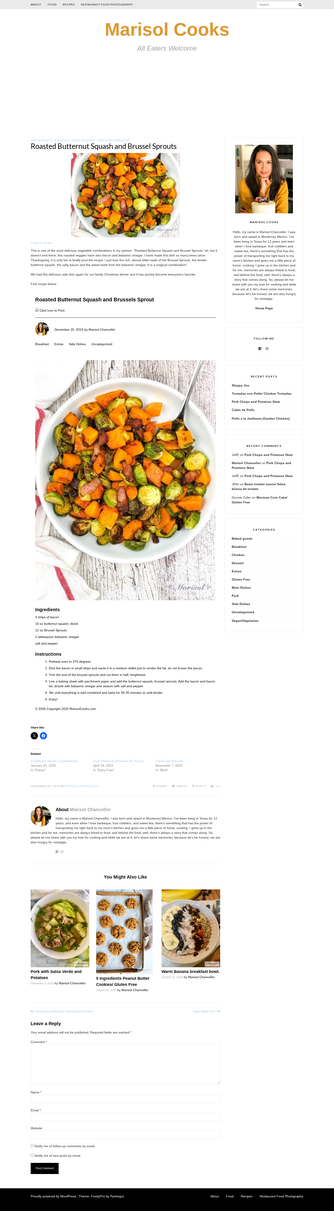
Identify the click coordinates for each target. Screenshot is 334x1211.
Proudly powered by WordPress (53, 1196)
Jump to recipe (41, 242)
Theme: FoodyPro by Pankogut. (102, 1196)
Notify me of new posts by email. (58, 1155)
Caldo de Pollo (243, 410)
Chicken (238, 555)
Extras (62, 140)
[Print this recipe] (37, 310)
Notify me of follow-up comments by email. (65, 1146)
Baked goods (242, 538)
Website (36, 1128)
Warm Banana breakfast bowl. (190, 971)
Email (36, 1110)
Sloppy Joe (240, 385)
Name (36, 1092)
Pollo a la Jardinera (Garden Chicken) (261, 418)
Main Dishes (241, 587)
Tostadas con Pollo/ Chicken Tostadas (262, 393)
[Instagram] (267, 348)
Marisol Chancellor (102, 329)
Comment (39, 1042)
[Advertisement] (167, 103)
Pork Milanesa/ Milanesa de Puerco (118, 761)
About (36, 4)
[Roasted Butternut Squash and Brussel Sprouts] (125, 236)
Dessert (238, 563)
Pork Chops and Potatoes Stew (256, 402)
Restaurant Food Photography (107, 4)
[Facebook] (260, 348)
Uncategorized (113, 140)
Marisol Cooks (167, 29)
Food (52, 4)
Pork (235, 596)
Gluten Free (241, 579)
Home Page (264, 308)
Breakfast (41, 140)
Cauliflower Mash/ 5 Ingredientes (54, 761)
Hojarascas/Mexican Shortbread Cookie (64, 1011)
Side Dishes (83, 140)
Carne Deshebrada (169, 761)
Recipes (69, 4)
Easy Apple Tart (204, 1011)
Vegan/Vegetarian (245, 621)
